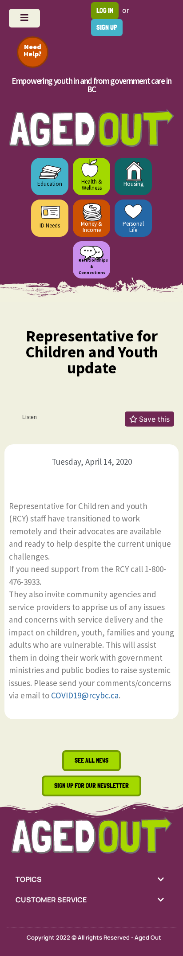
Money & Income (91, 227)
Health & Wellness (91, 185)
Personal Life (133, 227)
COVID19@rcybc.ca (85, 695)
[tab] (91, 879)
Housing (133, 184)
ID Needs (50, 225)
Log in (104, 10)
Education (49, 184)
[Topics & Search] (24, 18)
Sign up (106, 27)
